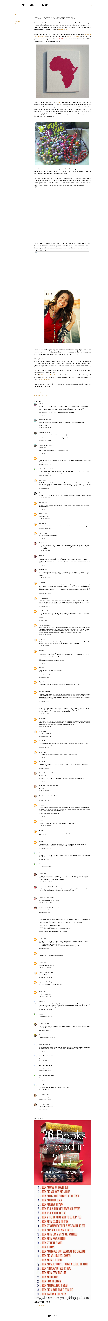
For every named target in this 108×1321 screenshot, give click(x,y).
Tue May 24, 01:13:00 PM (45, 518)
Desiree (41, 493)
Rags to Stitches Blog (45, 972)
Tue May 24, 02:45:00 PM (45, 677)
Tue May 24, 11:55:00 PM (45, 837)
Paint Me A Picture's (53, 375)
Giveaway (18, 24)
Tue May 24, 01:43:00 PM (45, 620)
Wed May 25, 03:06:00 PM (45, 987)
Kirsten (41, 639)
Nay (40, 650)
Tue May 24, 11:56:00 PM (45, 848)
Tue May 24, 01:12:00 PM (45, 509)
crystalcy (41, 991)
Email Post (40, 392)
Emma (41, 582)
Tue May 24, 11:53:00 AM (45, 415)
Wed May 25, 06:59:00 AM (45, 859)
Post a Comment (38, 1113)
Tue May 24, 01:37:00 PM (45, 606)
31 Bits (58, 102)
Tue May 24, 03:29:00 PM (45, 701)
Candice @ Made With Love (47, 886)
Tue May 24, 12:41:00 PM (45, 475)
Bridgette (41, 543)
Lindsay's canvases (73, 36)
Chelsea (41, 873)
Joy (40, 458)
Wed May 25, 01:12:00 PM (45, 958)
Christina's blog (63, 29)
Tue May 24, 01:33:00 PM (45, 593)
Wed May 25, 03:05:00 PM (45, 977)
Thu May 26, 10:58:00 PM (45, 1109)
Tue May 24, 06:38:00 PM (45, 768)
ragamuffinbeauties (44, 1044)
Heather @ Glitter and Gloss (47, 773)
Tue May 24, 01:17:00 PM (45, 565)
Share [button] (16, 15)
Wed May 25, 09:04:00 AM (45, 912)
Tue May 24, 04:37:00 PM (45, 713)
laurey (40, 555)
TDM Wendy (42, 1094)
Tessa (40, 1001)
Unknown (41, 502)
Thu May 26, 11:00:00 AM (45, 1070)
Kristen (41, 853)
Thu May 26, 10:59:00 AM (45, 1051)
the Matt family (43, 625)
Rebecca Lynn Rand (45, 469)
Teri (40, 805)
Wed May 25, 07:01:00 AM (45, 869)
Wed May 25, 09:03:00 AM (45, 902)
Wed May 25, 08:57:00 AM (45, 881)
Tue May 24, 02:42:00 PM (45, 663)
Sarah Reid (42, 598)
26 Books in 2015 (42, 1302)
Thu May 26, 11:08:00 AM (45, 1089)
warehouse (51, 114)
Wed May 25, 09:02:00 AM (45, 892)
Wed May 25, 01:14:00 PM (45, 967)
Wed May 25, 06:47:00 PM (45, 1019)
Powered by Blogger (55, 1315)
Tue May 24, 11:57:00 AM (45, 440)
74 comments (41, 1305)
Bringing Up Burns (36, 5)
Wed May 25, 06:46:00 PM (45, 1009)
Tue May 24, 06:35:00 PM (45, 726)
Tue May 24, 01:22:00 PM (45, 577)
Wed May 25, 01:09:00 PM (45, 948)
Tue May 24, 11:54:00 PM (45, 816)
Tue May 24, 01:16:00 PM (45, 538)
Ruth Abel (42, 718)
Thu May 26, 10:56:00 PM (45, 1099)
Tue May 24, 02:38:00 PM (45, 645)
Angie (40, 480)
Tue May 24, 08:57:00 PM (45, 781)
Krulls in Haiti (42, 1023)
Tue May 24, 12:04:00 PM (45, 453)
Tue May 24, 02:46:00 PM (45, 687)
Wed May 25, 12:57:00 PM (45, 934)
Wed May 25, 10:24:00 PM (45, 1030)
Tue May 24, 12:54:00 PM (45, 497)
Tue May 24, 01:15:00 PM (45, 528)
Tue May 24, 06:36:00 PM (45, 747)
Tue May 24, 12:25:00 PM (45, 464)
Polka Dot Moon (43, 404)
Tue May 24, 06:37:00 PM (45, 757)
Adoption (18, 21)
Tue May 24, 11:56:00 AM (45, 427)
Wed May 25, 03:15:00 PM (45, 996)
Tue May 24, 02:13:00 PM (45, 634)
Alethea (41, 939)
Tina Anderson (43, 691)
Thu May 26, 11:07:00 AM (45, 1080)
